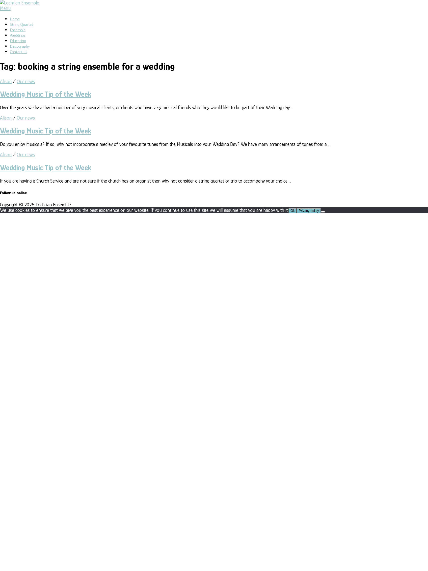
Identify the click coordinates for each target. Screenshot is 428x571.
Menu (5, 8)
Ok (293, 211)
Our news (26, 81)
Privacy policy (309, 211)
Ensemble (18, 30)
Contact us (18, 51)
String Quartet (21, 24)
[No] (323, 212)
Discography (20, 46)
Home (15, 19)
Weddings (18, 35)
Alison (6, 81)
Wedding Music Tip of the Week (45, 94)
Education (18, 40)
